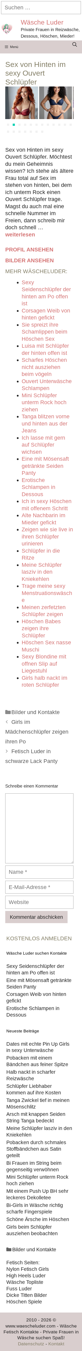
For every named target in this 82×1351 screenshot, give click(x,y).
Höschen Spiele (24, 1301)
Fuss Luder (19, 1288)
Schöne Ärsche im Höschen (37, 1219)
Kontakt (56, 1343)
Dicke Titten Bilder (26, 1295)
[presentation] (10, 111)
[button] (8, 125)
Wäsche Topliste (24, 1282)
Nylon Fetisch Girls (27, 1269)
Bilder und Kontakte (35, 712)
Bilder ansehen (29, 260)
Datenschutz (31, 1343)
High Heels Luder (26, 1275)
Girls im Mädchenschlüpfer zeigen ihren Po (36, 731)
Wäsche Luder (42, 22)
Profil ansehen (29, 249)
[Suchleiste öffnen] (74, 44)
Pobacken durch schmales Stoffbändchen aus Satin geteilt (36, 1149)
